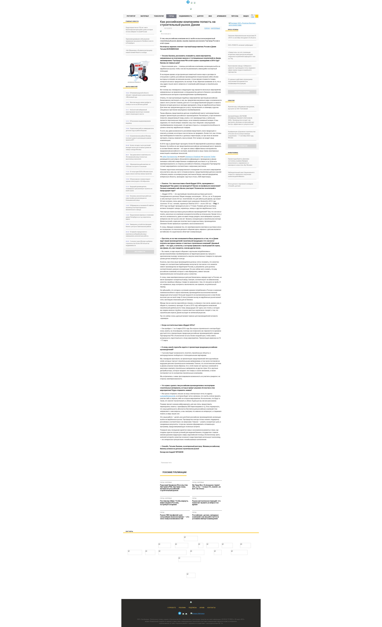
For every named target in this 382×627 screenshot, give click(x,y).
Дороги (200, 16)
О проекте (172, 608)
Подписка (193, 608)
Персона (234, 16)
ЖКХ (210, 16)
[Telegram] (188, 3)
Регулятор (131, 16)
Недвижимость (185, 16)
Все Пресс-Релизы (242, 92)
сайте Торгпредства (169, 157)
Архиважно (221, 16)
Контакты (211, 608)
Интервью (215, 28)
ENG (252, 17)
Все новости (140, 252)
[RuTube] (191, 3)
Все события (242, 146)
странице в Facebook (193, 157)
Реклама (182, 608)
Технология (159, 16)
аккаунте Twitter (209, 157)
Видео (246, 16)
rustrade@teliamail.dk (167, 396)
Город (171, 16)
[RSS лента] (194, 3)
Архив (202, 608)
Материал (145, 16)
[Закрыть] (256, 16)
